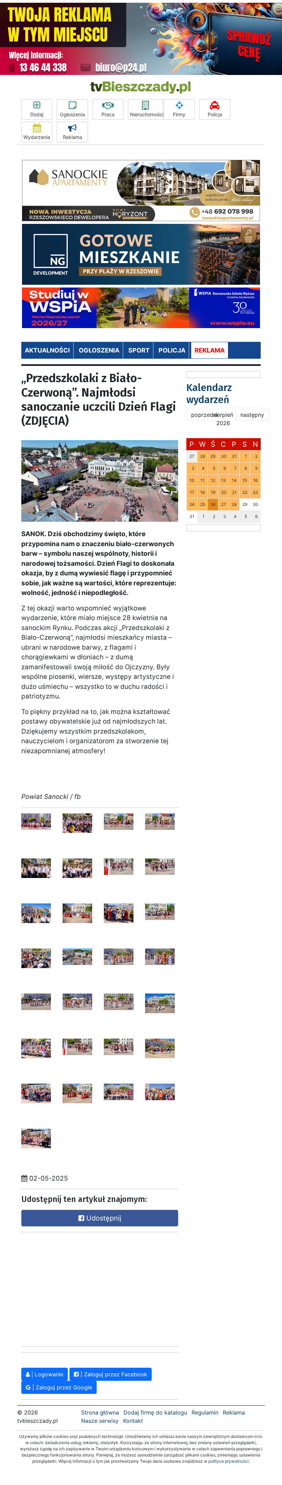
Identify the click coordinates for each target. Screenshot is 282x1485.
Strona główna (100, 1412)
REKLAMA (210, 350)
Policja (215, 114)
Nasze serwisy (100, 1420)
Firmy (179, 114)
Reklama (72, 137)
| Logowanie (46, 1374)
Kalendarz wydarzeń (209, 393)
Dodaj (36, 114)
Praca (108, 114)
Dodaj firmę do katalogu (155, 1412)
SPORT (139, 350)
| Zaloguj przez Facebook (113, 1374)
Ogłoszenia (72, 114)
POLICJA (172, 350)
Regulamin (205, 1412)
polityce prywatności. (229, 1461)
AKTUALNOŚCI (47, 350)
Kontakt (133, 1420)
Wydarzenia (36, 137)
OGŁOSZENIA (99, 350)
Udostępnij (102, 1218)
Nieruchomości (146, 114)
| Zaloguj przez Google (61, 1387)
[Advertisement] (72, 1288)
